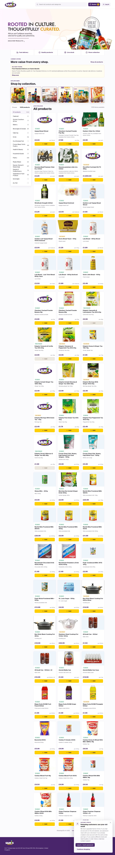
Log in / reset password (85, 845)
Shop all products (97, 62)
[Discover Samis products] (57, 29)
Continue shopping (83, 849)
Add (45, 144)
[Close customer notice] (110, 822)
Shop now (15, 75)
